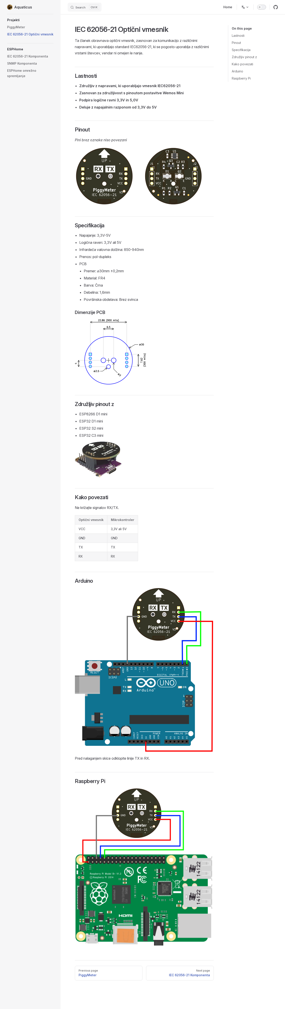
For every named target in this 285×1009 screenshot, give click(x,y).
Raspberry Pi (241, 78)
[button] (30, 20)
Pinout (236, 43)
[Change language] (245, 7)
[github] (276, 7)
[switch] (261, 7)
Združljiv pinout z (244, 57)
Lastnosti (238, 35)
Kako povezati (242, 64)
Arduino (237, 71)
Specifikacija (241, 50)
